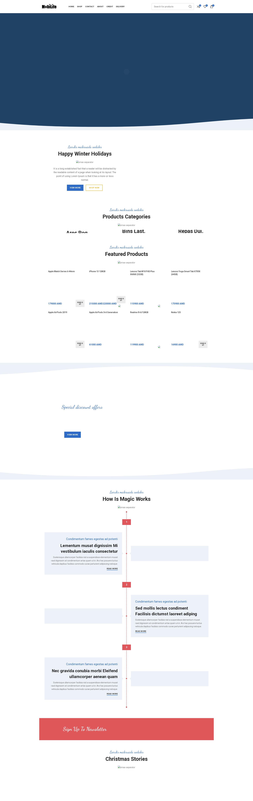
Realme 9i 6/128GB (139, 312)
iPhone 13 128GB (97, 271)
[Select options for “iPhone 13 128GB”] (124, 290)
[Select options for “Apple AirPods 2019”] (83, 331)
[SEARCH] (190, 6)
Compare (83, 296)
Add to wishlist (83, 303)
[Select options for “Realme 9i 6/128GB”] (165, 331)
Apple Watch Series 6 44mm (61, 271)
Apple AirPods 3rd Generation (103, 312)
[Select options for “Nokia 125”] (206, 331)
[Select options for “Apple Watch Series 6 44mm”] (83, 290)
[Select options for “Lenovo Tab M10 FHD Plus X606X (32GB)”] (165, 290)
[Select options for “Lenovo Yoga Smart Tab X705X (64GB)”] (206, 290)
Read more (112, 568)
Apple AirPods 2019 (57, 312)
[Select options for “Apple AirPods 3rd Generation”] (124, 331)
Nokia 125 (176, 312)
